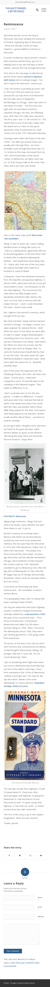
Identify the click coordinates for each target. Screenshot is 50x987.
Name (40, 898)
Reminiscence (13, 24)
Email (40, 908)
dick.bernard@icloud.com (25, 2)
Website (41, 916)
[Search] (36, 9)
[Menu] (42, 9)
